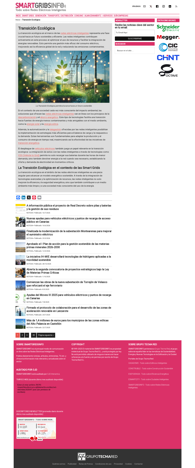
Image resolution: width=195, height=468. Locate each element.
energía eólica (51, 124)
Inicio (18, 20)
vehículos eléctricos (45, 148)
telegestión (55, 129)
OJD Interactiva (53, 374)
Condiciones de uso (103, 464)
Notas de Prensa (86, 464)
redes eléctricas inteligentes (75, 33)
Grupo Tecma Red (162, 349)
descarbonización (27, 117)
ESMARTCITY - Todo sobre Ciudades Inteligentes (148, 379)
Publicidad (72, 464)
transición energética (28, 143)
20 (34, 335)
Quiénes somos (58, 464)
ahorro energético (49, 117)
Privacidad (118, 464)
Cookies (128, 464)
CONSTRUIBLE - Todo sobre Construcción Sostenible (150, 368)
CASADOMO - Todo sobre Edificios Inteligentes (147, 363)
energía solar (33, 124)
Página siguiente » (46, 335)
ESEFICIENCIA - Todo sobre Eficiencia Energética (148, 374)
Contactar (138, 464)
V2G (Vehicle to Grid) (28, 155)
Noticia (30, 213)
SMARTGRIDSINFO (41, 7)
